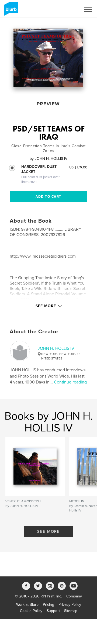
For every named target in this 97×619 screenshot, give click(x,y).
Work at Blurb (27, 604)
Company (74, 596)
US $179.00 (78, 167)
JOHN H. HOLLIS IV (56, 348)
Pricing (48, 604)
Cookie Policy (31, 610)
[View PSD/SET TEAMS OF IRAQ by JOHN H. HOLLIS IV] (48, 58)
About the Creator (34, 331)
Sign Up (67, 9)
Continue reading (70, 382)
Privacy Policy (69, 604)
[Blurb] (10, 11)
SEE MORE (48, 531)
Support (53, 610)
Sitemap (70, 610)
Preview (48, 104)
